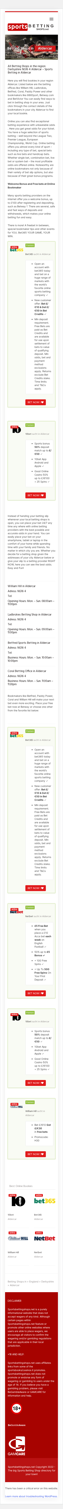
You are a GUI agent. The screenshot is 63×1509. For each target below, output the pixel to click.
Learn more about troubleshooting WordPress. (31, 1496)
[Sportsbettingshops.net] (31, 27)
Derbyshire (47, 1281)
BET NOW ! (34, 402)
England (33, 1281)
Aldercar (46, 254)
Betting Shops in (17, 1281)
